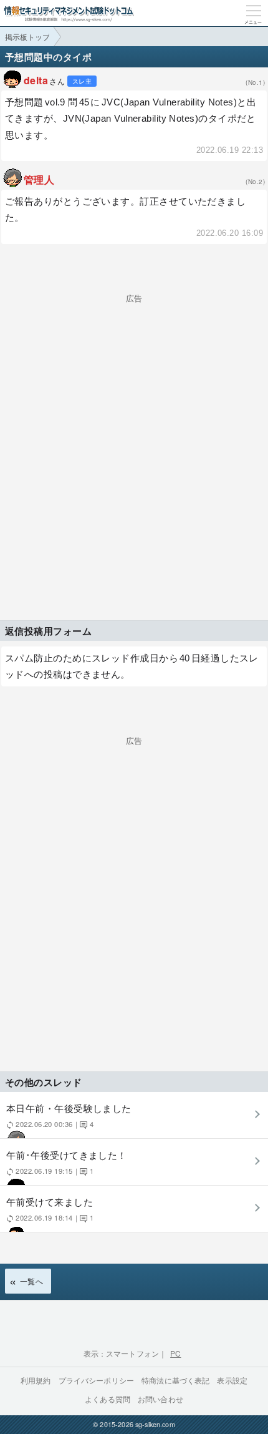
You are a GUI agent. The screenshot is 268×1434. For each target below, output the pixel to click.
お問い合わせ (160, 1398)
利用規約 (36, 1380)
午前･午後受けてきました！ (66, 1161)
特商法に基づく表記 (175, 1380)
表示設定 (232, 1380)
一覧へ (31, 1280)
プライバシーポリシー (97, 1380)
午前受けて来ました (49, 1208)
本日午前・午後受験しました (69, 1114)
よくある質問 (107, 1398)
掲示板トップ (27, 36)
